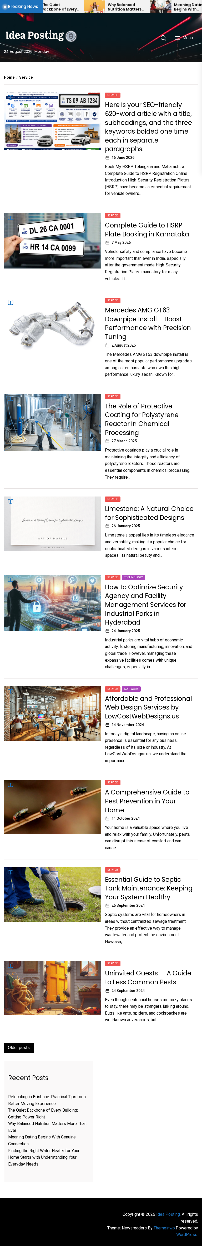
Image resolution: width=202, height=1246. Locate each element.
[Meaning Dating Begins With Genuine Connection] (134, 6)
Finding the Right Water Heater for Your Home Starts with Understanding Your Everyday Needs (43, 1157)
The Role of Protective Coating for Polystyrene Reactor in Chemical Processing (142, 419)
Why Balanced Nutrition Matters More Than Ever (98, 7)
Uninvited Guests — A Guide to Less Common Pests (148, 977)
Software (131, 688)
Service (113, 95)
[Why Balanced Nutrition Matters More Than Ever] (67, 6)
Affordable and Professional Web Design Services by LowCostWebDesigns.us (148, 707)
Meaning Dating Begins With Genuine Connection (162, 7)
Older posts (19, 1047)
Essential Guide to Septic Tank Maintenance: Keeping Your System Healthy (149, 888)
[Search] (163, 38)
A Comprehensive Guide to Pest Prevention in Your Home (147, 801)
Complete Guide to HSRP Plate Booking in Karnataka (147, 230)
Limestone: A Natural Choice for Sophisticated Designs (149, 513)
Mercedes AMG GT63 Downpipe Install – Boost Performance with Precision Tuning (148, 323)
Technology (133, 577)
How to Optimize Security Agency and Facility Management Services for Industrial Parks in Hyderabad (145, 605)
